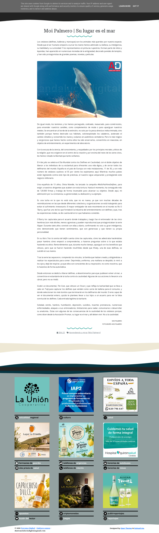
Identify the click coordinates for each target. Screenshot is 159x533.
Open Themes (126, 528)
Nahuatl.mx (139, 528)
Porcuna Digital (28, 528)
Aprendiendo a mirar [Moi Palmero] (85, 332)
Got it (136, 6)
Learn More (124, 6)
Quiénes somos (43, 528)
